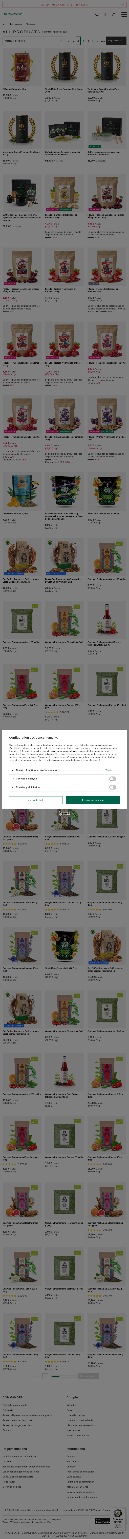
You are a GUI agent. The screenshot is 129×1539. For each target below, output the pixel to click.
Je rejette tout (35, 800)
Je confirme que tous (93, 800)
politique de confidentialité (64, 751)
